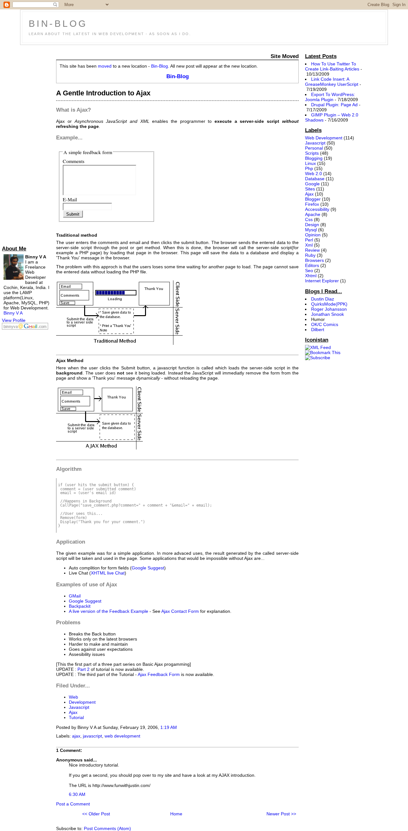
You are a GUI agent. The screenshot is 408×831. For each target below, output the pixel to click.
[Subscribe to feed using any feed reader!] (317, 357)
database (314, 178)
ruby (310, 255)
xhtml (311, 275)
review (312, 250)
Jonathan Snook (327, 314)
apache (312, 214)
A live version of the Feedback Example (108, 611)
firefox (312, 204)
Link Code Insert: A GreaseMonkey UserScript (331, 82)
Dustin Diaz (322, 298)
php (309, 168)
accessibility (317, 209)
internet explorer (322, 280)
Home (176, 813)
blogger (313, 199)
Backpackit (80, 606)
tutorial (76, 717)
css (309, 219)
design (312, 224)
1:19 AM (168, 727)
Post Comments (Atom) (107, 828)
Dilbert (317, 329)
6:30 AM (77, 794)
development (82, 702)
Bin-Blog (58, 24)
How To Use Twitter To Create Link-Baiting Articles (332, 66)
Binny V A (13, 312)
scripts (312, 153)
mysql (311, 229)
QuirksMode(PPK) (329, 304)
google (312, 183)
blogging (314, 158)
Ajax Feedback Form (159, 674)
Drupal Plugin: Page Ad (334, 104)
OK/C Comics (324, 324)
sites (310, 188)
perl (309, 239)
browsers (314, 260)
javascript (79, 707)
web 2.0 (313, 173)
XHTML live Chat (108, 572)
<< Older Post (96, 813)
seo (309, 270)
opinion (313, 234)
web (73, 697)
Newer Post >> (281, 813)
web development (122, 735)
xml (309, 245)
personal (314, 148)
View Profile (14, 320)
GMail (75, 595)
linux (310, 163)
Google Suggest (148, 567)
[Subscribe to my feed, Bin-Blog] (318, 347)
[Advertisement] (27, 144)
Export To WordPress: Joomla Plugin (330, 97)
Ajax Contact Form (180, 611)
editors (312, 265)
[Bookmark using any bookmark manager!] (322, 352)
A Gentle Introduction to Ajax (103, 93)
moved (105, 66)
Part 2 (83, 669)
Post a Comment (73, 803)
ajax (73, 712)
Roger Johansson (329, 309)
